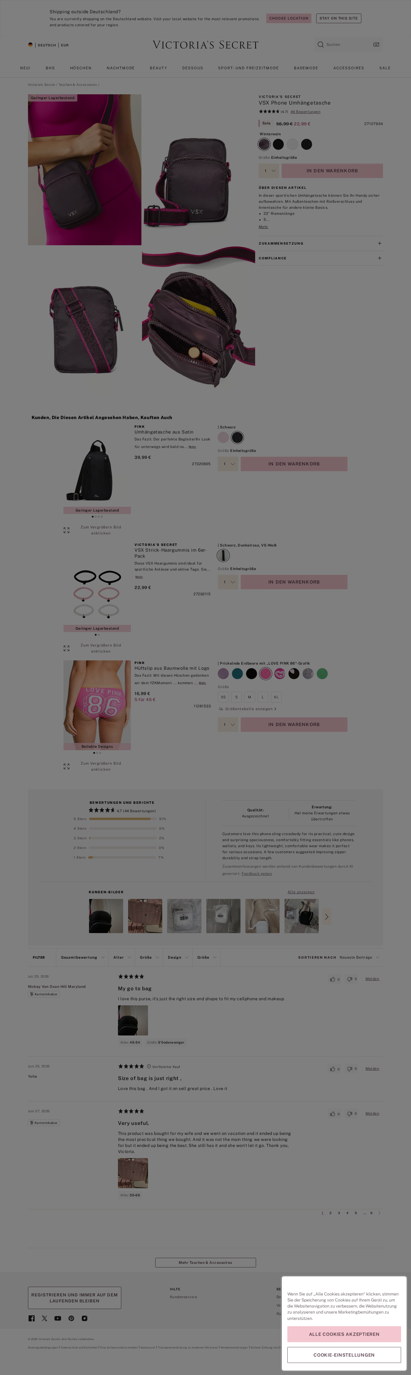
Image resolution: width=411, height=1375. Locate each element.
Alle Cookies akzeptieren (344, 1334)
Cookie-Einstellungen (344, 1355)
